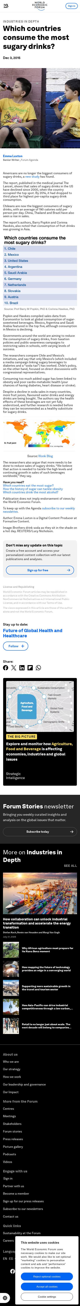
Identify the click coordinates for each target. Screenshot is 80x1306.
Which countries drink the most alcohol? (30, 492)
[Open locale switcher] (5, 1298)
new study (32, 176)
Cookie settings (47, 1296)
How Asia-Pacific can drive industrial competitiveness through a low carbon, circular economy (46, 1008)
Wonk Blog (45, 456)
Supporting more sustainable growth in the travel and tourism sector (46, 988)
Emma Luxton (13, 156)
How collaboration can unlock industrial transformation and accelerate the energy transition (37, 923)
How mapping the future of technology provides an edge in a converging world (46, 969)
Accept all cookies (46, 1286)
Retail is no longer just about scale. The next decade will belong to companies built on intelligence (46, 1027)
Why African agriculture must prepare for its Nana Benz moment (47, 950)
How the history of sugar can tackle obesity (33, 489)
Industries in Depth (21, 21)
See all (70, 866)
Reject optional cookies (46, 1276)
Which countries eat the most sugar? (28, 485)
